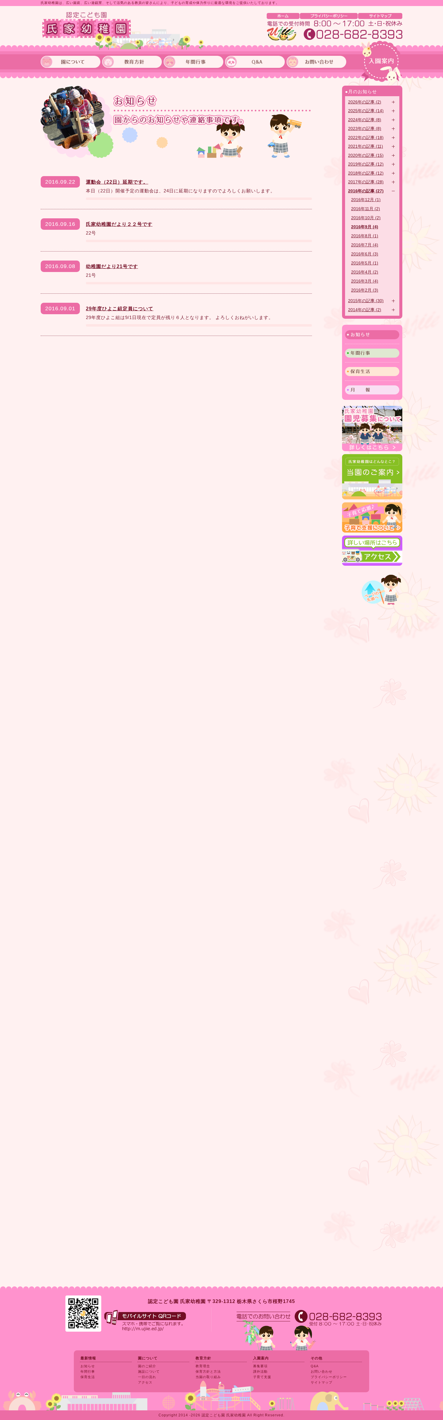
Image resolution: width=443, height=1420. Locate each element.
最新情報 (88, 1358)
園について (148, 1358)
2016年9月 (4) (364, 227)
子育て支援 (262, 1377)
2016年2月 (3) (364, 290)
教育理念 (203, 1366)
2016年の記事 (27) (366, 191)
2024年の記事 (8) (364, 120)
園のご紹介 (147, 1366)
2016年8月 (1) (364, 236)
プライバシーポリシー (329, 16)
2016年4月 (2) (364, 272)
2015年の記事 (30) (366, 301)
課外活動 (260, 1371)
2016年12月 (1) (366, 200)
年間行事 (372, 353)
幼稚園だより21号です (112, 266)
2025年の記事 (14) (366, 111)
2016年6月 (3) (364, 254)
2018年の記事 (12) (366, 173)
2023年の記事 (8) (364, 128)
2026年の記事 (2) (364, 102)
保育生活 (372, 371)
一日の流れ (147, 1377)
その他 (316, 1358)
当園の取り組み (208, 1377)
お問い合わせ (321, 1371)
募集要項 (260, 1366)
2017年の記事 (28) (366, 182)
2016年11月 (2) (365, 209)
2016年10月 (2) (366, 218)
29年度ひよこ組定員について (119, 308)
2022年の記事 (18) (366, 137)
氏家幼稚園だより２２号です (119, 224)
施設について (149, 1371)
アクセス (145, 1382)
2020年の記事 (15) (366, 155)
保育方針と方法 (208, 1371)
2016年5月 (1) (364, 263)
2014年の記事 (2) (364, 310)
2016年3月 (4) (364, 281)
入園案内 (381, 61)
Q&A (315, 1366)
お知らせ (372, 335)
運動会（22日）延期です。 (117, 182)
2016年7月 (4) (364, 245)
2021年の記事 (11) (365, 146)
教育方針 (203, 1358)
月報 (372, 390)
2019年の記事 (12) (366, 164)
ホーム (283, 16)
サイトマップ (380, 16)
